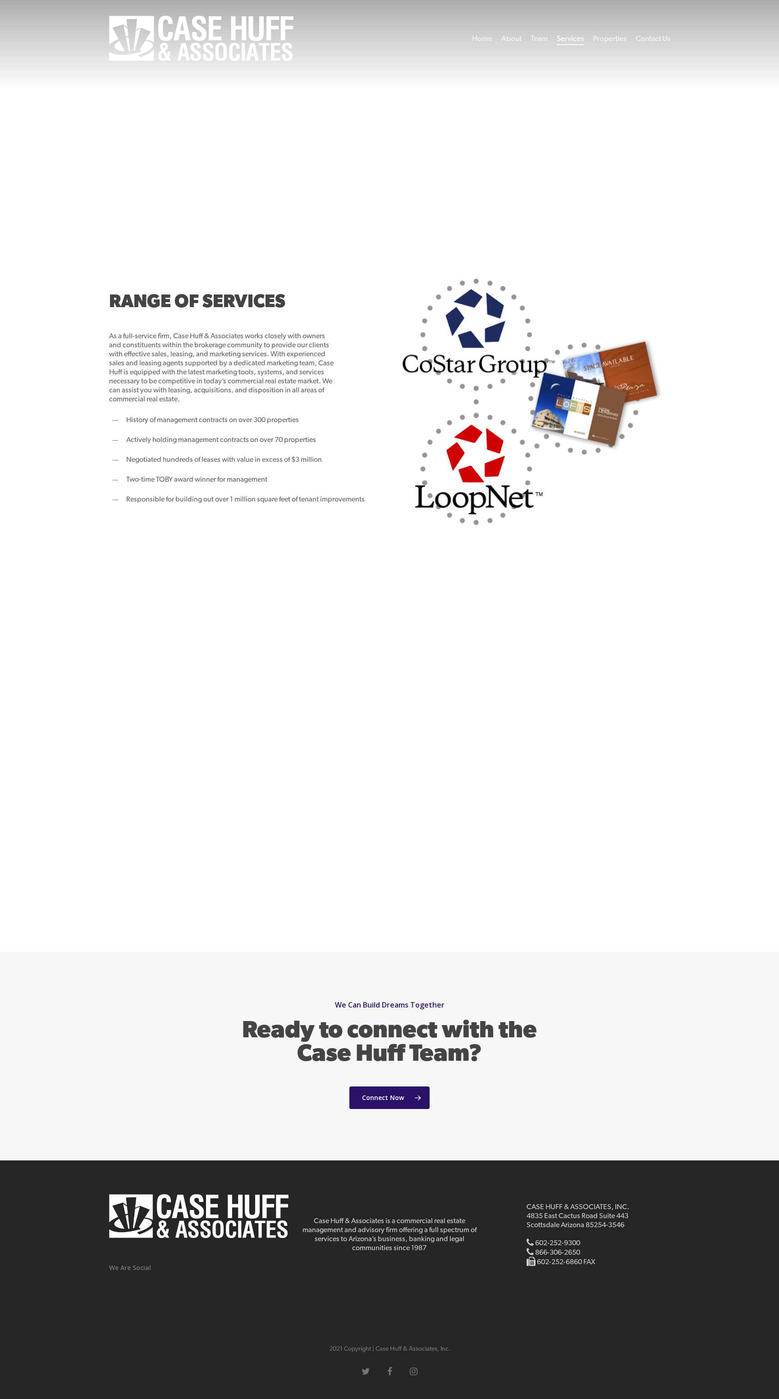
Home (482, 38)
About (511, 38)
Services (570, 38)
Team (539, 38)
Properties (610, 38)
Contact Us (653, 38)
